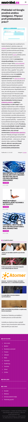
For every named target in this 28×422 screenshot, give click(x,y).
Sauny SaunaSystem (11, 324)
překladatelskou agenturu (17, 132)
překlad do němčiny (7, 102)
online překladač (19, 63)
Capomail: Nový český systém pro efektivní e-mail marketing (13, 226)
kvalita (15, 55)
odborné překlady (19, 78)
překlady (3, 48)
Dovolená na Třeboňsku (7, 315)
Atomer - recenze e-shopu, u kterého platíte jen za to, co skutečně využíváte (12, 281)
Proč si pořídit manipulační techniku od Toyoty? (13, 202)
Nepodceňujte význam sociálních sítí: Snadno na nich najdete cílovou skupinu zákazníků (13, 176)
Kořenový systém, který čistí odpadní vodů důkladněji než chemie (12, 267)
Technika (25, 152)
